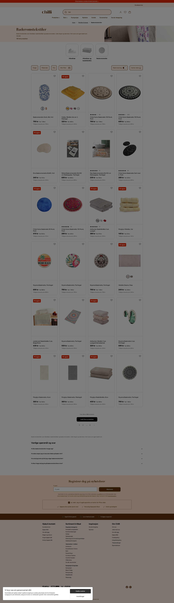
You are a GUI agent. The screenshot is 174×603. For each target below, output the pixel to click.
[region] (48, 593)
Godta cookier (80, 591)
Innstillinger (80, 596)
